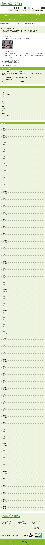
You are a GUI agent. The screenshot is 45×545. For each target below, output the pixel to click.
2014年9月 (4, 422)
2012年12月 (4, 468)
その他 (3, 117)
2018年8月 (4, 314)
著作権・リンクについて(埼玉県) (34, 541)
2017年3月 (4, 352)
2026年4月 (4, 130)
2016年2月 (4, 382)
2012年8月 (4, 478)
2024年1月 (4, 186)
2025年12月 (4, 137)
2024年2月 (4, 184)
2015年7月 (4, 399)
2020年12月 (4, 261)
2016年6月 (4, 373)
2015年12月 (4, 387)
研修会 (3, 106)
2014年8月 (4, 424)
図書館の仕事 (4, 110)
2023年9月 (4, 195)
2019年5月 (4, 303)
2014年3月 (4, 436)
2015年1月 (4, 413)
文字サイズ (11, 8)
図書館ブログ (20, 23)
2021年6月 (4, 252)
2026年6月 (4, 126)
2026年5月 (4, 128)
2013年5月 (4, 459)
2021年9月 (4, 245)
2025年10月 (4, 142)
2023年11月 (4, 191)
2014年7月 (4, 426)
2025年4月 (4, 156)
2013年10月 (4, 447)
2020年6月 (4, 275)
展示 (3, 101)
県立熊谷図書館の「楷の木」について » (31, 23)
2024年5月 (4, 179)
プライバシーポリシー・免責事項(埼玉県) (20, 541)
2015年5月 (4, 403)
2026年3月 (4, 132)
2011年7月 (4, 508)
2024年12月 (4, 165)
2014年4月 (4, 433)
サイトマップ (29, 10)
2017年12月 (4, 333)
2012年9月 (4, 475)
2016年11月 (4, 361)
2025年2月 (4, 160)
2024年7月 (4, 174)
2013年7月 (4, 454)
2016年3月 (4, 380)
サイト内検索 (32, 8)
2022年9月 (4, 219)
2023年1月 (4, 212)
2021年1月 (4, 259)
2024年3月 (4, 181)
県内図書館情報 (5, 113)
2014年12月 (4, 415)
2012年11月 (4, 471)
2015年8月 (4, 396)
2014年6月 (4, 429)
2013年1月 (4, 466)
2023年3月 (4, 207)
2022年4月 (4, 231)
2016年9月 (4, 366)
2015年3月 (4, 408)
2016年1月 (4, 385)
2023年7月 (4, 200)
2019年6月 (4, 300)
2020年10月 (4, 266)
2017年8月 (4, 342)
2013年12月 (4, 443)
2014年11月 (4, 417)
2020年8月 (4, 270)
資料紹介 (4, 103)
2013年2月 (4, 464)
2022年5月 (4, 228)
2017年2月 (4, 354)
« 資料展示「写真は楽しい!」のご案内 (8, 23)
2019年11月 (4, 289)
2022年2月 (4, 235)
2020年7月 (4, 273)
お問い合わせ (16, 535)
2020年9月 (4, 268)
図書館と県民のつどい (6, 115)
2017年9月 (4, 340)
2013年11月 (4, 445)
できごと (4, 89)
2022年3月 (4, 233)
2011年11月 (4, 499)
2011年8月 (4, 506)
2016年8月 (4, 368)
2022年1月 (4, 238)
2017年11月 (4, 335)
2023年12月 (4, 188)
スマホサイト (25, 535)
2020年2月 (4, 282)
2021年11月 (4, 240)
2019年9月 (4, 293)
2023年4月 (4, 205)
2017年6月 (4, 347)
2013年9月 (4, 450)
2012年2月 (4, 492)
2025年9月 (4, 144)
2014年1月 (4, 440)
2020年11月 (4, 263)
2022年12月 (4, 214)
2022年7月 (4, 224)
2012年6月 (4, 482)
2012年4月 (4, 487)
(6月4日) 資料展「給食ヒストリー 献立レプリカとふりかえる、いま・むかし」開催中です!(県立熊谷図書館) (22, 74)
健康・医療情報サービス (7, 92)
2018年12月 (4, 307)
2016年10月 (4, 364)
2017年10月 (4, 338)
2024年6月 (4, 177)
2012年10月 (4, 473)
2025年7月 (4, 149)
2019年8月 (4, 296)
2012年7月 (4, 480)
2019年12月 (4, 286)
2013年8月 (4, 452)
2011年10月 (4, 501)
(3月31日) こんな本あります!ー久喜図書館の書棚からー (13, 81)
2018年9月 (4, 312)
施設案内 (17, 10)
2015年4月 (4, 406)
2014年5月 (4, 431)
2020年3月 (4, 279)
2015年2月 (4, 410)
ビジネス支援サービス (6, 94)
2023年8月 (4, 198)
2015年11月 (4, 389)
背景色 (22, 8)
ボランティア (4, 108)
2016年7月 (4, 371)
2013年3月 (4, 461)
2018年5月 (4, 321)
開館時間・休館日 (6, 535)
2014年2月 (4, 438)
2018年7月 (4, 317)
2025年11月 (4, 139)
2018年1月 (4, 331)
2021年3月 (4, 256)
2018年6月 (4, 319)
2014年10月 (4, 420)
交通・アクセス (23, 10)
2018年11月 (4, 310)
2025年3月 (4, 158)
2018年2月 (4, 328)
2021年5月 (4, 254)
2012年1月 (4, 494)
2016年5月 (4, 375)
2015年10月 (4, 392)
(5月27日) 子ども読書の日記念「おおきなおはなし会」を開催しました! (17, 77)
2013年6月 (4, 457)
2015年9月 (4, 394)
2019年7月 (4, 298)
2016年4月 (4, 378)
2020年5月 (4, 277)
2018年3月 (4, 326)
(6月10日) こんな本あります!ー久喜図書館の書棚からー (13, 71)
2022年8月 (4, 221)
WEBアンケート (11, 10)
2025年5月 (4, 153)
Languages (42, 10)
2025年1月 (4, 163)
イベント (4, 99)
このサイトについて (8, 541)
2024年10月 (4, 170)
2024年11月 (4, 167)
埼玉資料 (4, 96)
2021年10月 (4, 242)
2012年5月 (4, 485)
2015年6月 (4, 401)
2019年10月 (4, 291)
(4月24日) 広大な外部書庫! (7, 79)
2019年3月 (4, 305)
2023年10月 (4, 193)
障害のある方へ (36, 10)
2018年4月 (4, 324)
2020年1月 (4, 284)
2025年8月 (4, 146)
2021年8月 (4, 247)
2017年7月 (4, 345)
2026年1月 (4, 135)
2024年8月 (4, 172)
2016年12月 (4, 359)
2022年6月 (4, 226)
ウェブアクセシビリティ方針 (22, 542)
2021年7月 (4, 249)
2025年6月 (4, 151)
